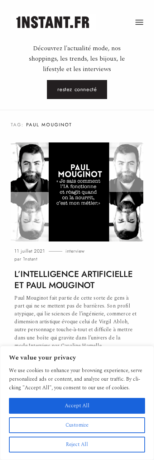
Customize (77, 425)
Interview (75, 251)
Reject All (77, 444)
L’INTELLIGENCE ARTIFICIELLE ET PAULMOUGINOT (73, 279)
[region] (77, 403)
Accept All (77, 405)
